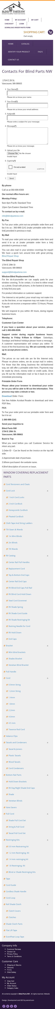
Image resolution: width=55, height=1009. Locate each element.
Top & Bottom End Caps (19, 575)
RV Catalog (10, 555)
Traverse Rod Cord (17, 729)
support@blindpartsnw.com (14, 272)
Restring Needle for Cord (19, 626)
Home (7, 20)
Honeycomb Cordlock (18, 510)
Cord (8, 678)
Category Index (12, 988)
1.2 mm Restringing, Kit (19, 853)
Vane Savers (11, 807)
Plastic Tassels (15, 755)
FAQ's (40, 51)
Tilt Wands (13, 549)
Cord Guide (11, 885)
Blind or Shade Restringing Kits (22, 872)
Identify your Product (19, 51)
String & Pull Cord (16, 826)
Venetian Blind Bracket (19, 665)
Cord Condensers (16, 768)
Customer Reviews (14, 949)
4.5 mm (12, 723)
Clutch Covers (15, 911)
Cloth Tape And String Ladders (19, 523)
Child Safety (11, 972)
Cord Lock (10, 490)
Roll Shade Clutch (13, 904)
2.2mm (12, 710)
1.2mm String (15, 691)
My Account (11, 983)
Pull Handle (11, 671)
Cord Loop (10, 898)
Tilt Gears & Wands (14, 529)
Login (21, 23)
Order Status (11, 985)
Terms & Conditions (14, 956)
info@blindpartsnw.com (12, 216)
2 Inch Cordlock (15, 503)
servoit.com (30, 1000)
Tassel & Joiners (15, 749)
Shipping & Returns (14, 965)
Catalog (25, 44)
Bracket (9, 645)
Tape (8, 878)
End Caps (13, 639)
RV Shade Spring (16, 607)
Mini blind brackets (17, 652)
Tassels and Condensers (16, 742)
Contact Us (11, 951)
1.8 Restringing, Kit (17, 865)
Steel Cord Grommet (18, 600)
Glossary (10, 967)
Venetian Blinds (15, 800)
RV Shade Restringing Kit (19, 619)
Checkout (9, 23)
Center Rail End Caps (18, 581)
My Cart (34, 20)
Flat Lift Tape (11, 930)
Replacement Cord (17, 568)
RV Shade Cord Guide (18, 613)
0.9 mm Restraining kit (19, 846)
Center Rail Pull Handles (19, 562)
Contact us (13, 59)
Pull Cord (10, 813)
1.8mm (12, 704)
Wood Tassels (14, 762)
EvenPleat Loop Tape (15, 936)
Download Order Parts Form (17, 27)
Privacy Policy (12, 954)
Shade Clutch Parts (14, 924)
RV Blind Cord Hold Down (20, 594)
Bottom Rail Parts (13, 775)
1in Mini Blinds (15, 536)
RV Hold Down (15, 632)
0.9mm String (15, 684)
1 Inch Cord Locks (16, 497)
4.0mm (12, 716)
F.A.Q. (9, 969)
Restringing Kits (13, 840)
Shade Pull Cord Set (17, 820)
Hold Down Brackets (18, 781)
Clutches (12, 917)
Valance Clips (12, 736)
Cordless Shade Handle (16, 891)
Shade (11, 794)
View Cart (10, 981)
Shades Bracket (15, 658)
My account (20, 20)
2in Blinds (13, 542)
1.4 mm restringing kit (18, 859)
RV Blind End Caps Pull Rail (20, 587)
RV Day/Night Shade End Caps (22, 788)
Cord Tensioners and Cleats (18, 484)
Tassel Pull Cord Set (17, 833)
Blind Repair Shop (10, 256)
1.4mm (12, 697)
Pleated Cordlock (16, 516)
